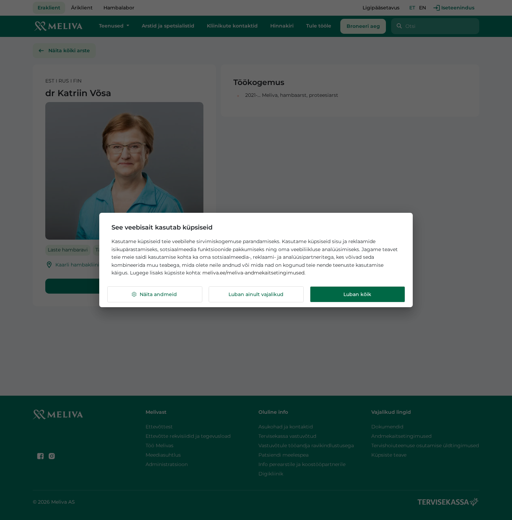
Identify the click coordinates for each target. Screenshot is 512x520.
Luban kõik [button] (357, 294)
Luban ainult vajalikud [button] (256, 294)
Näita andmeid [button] (158, 294)
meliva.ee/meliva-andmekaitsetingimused (253, 273)
